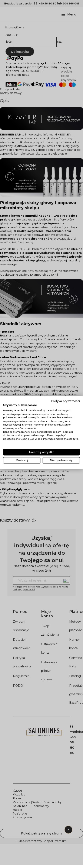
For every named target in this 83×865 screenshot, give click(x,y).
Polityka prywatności (65, 401)
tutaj (76, 439)
